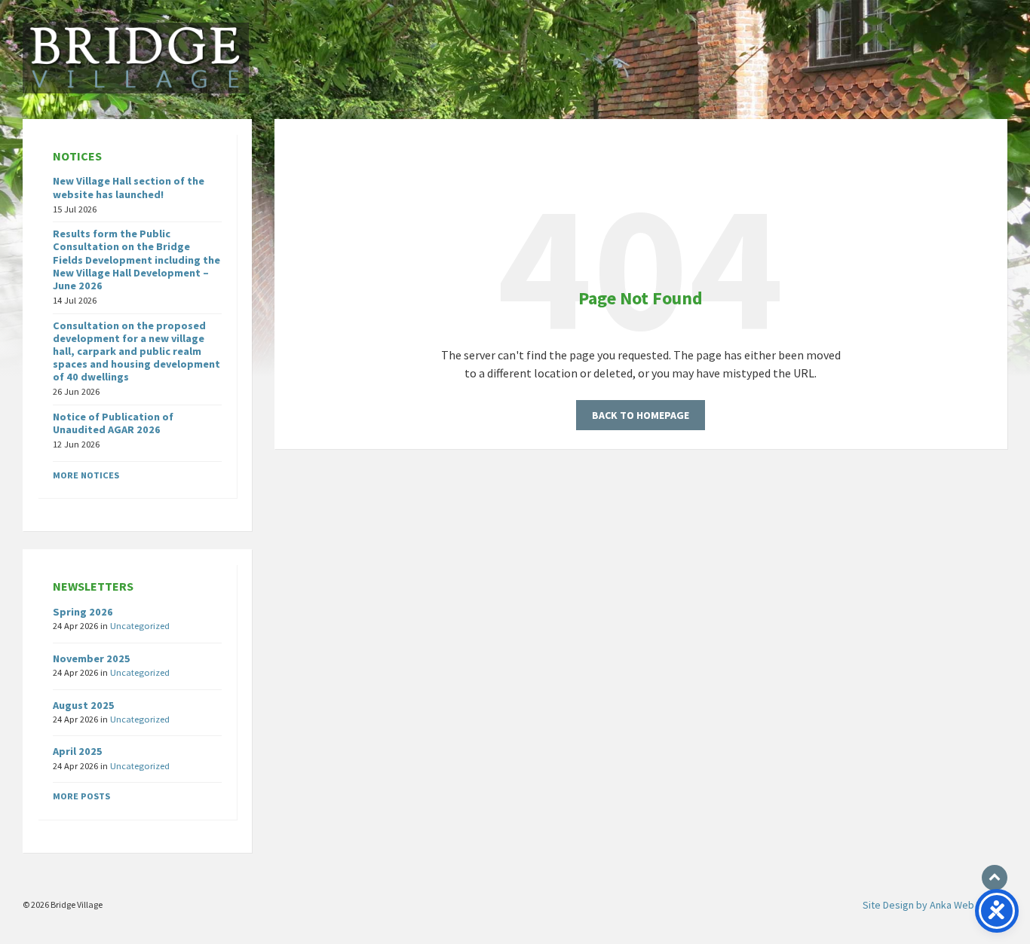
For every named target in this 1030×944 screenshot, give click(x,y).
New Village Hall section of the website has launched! (128, 187)
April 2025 (78, 751)
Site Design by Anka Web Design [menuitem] (935, 905)
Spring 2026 (83, 612)
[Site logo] (136, 88)
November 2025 (91, 658)
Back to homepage (640, 415)
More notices (86, 475)
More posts (81, 796)
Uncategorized (140, 625)
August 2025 (84, 705)
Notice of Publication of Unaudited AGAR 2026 (113, 423)
